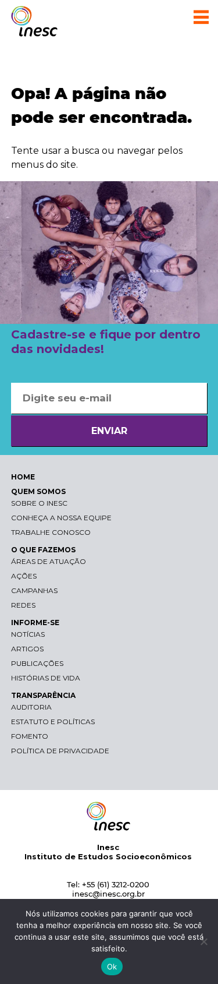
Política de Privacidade (60, 750)
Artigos (27, 648)
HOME (23, 476)
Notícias (28, 634)
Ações (24, 576)
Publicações (37, 663)
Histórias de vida (45, 677)
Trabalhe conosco (51, 532)
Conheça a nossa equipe (61, 517)
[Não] (203, 941)
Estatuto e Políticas (53, 721)
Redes (23, 605)
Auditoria (31, 707)
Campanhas (34, 590)
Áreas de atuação (48, 561)
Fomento (29, 736)
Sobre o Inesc (39, 503)
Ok (112, 966)
